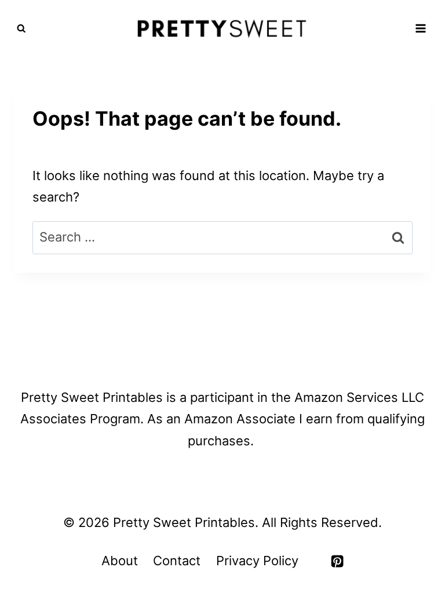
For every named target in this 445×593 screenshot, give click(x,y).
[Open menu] (420, 29)
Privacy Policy (257, 560)
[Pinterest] (337, 561)
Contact (176, 560)
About (119, 560)
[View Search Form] (21, 28)
